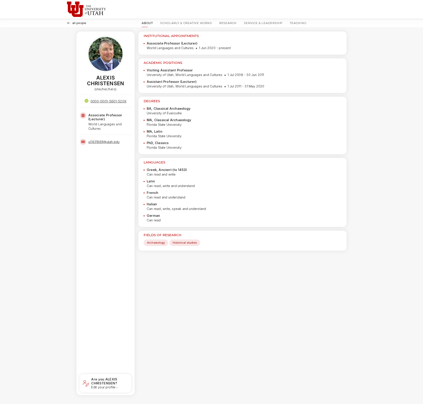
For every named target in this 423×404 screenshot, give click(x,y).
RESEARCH (228, 23)
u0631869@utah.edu (104, 142)
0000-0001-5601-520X (109, 101)
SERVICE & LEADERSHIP (263, 23)
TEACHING (298, 23)
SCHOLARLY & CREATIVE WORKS (186, 23)
